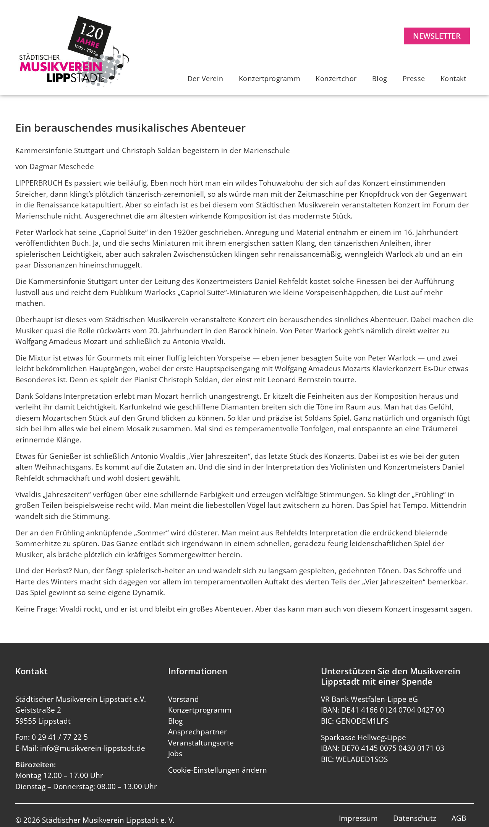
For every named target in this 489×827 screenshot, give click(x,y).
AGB (459, 818)
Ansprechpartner (197, 732)
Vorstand (183, 699)
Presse (414, 78)
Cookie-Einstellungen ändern (217, 770)
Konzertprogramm (270, 78)
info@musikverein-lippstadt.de (92, 748)
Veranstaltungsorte (201, 743)
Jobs (175, 753)
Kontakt (453, 78)
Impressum (358, 818)
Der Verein (205, 78)
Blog (379, 78)
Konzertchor (336, 78)
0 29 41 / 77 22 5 (60, 737)
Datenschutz (414, 818)
